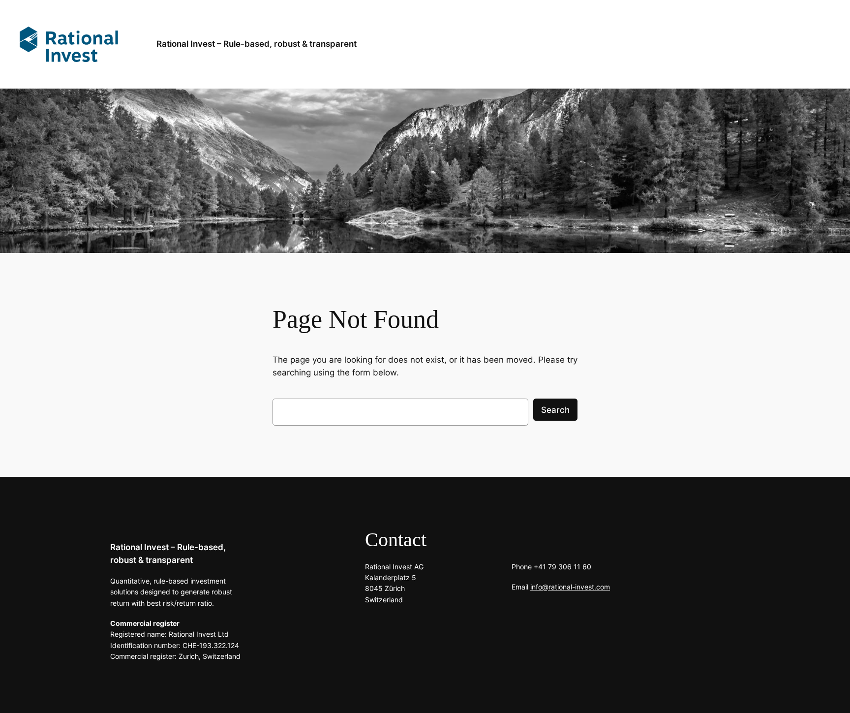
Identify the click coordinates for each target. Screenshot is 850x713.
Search (555, 410)
